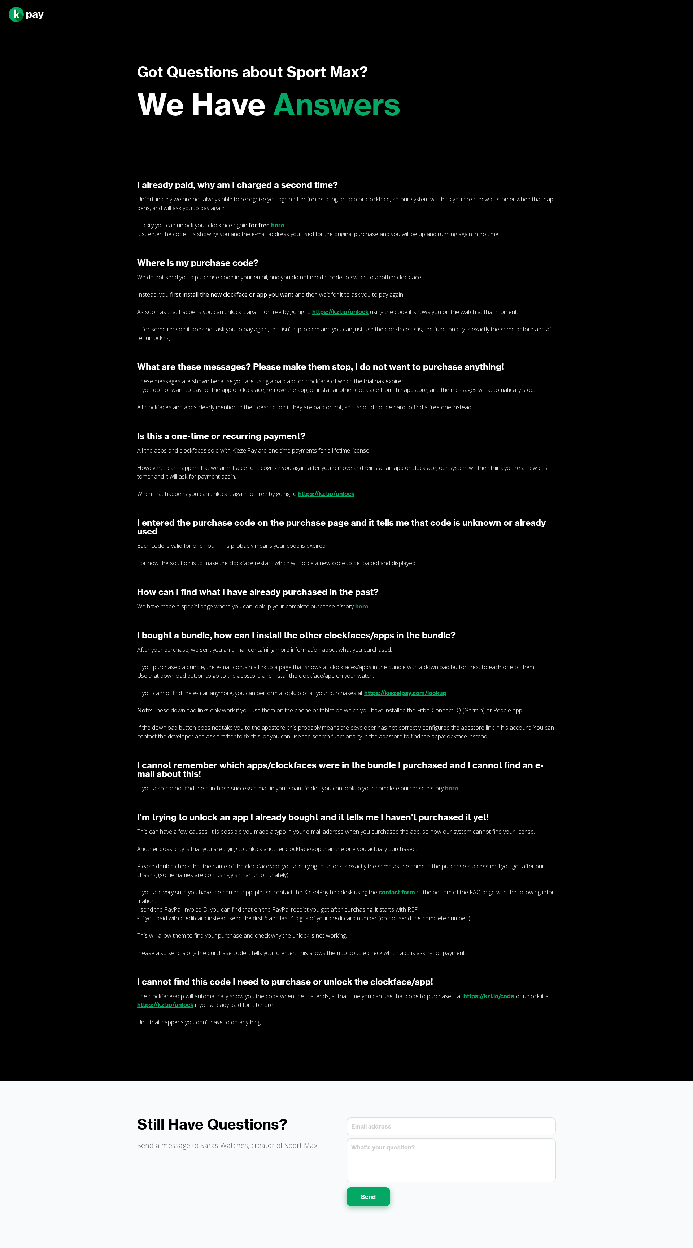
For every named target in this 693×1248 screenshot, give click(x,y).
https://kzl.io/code (488, 996)
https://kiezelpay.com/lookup (405, 693)
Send (368, 1196)
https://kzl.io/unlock (340, 311)
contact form (397, 892)
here (277, 225)
